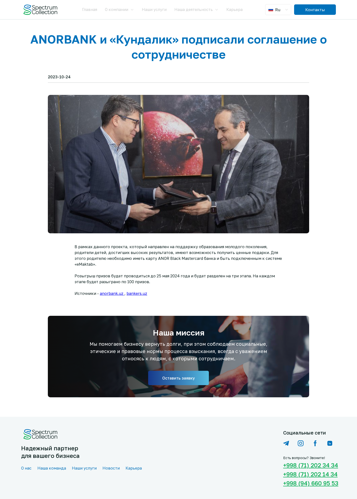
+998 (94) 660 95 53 (309, 483)
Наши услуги (154, 9)
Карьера (234, 9)
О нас (26, 468)
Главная (89, 9)
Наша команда (51, 468)
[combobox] (278, 9)
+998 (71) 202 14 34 (309, 474)
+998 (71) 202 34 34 (309, 465)
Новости (111, 468)
